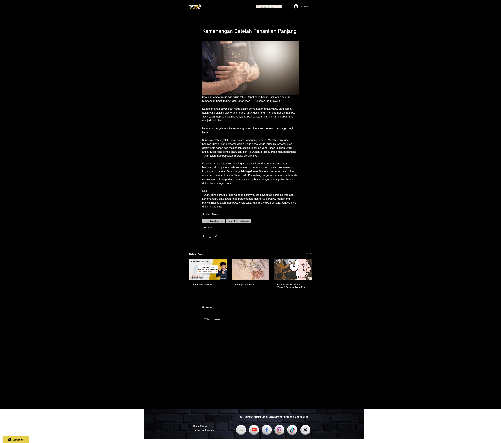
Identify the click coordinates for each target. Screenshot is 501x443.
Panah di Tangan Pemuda (238, 221)
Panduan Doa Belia (202, 284)
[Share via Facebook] (203, 236)
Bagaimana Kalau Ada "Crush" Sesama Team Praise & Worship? (292, 286)
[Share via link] (216, 236)
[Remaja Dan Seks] (250, 269)
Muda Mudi (207, 227)
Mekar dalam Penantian (213, 221)
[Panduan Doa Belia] (208, 269)
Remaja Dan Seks (244, 284)
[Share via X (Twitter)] (210, 236)
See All (309, 254)
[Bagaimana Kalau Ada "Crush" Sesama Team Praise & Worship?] (293, 269)
